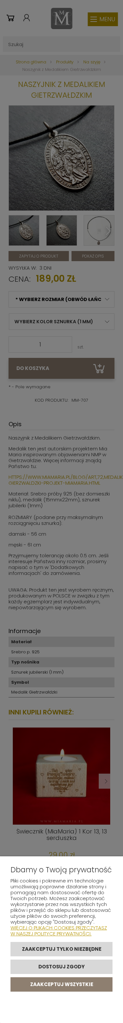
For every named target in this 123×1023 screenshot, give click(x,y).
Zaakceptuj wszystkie (61, 984)
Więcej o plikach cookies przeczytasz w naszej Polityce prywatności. (58, 930)
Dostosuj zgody (61, 966)
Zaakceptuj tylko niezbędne (61, 949)
